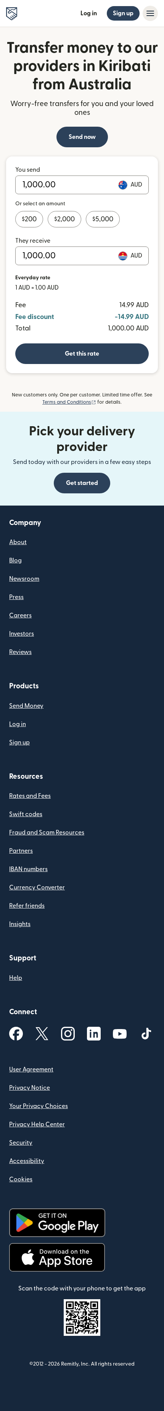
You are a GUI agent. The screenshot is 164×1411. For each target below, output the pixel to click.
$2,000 (64, 219)
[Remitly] (11, 13)
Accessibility (26, 1161)
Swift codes (25, 814)
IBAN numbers (28, 869)
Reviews (20, 652)
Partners (21, 851)
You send (27, 170)
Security (20, 1143)
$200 (29, 219)
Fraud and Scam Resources (46, 833)
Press (16, 597)
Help (15, 978)
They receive (32, 241)
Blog (15, 560)
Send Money (26, 706)
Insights (20, 924)
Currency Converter (37, 887)
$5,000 (102, 219)
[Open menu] (150, 13)
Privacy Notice (29, 1088)
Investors (21, 634)
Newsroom (24, 579)
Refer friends (27, 906)
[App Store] (57, 1257)
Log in (88, 13)
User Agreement (31, 1069)
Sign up (123, 13)
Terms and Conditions (69, 402)
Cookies (20, 1179)
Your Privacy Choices (38, 1106)
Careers (20, 615)
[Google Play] (57, 1222)
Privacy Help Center (37, 1124)
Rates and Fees (30, 796)
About (18, 542)
